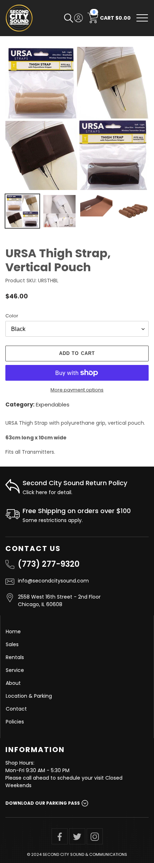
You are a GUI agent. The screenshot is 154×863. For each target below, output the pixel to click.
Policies (15, 721)
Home (13, 631)
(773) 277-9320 (49, 564)
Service (15, 670)
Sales (12, 644)
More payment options (77, 389)
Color (11, 315)
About (13, 683)
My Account (78, 18)
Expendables (52, 404)
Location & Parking (29, 695)
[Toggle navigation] (142, 18)
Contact (16, 708)
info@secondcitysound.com (53, 580)
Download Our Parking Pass (42, 803)
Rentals (15, 657)
